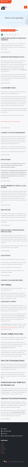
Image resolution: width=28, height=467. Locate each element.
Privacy (3, 447)
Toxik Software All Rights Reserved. (17, 461)
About (3, 443)
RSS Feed (3, 453)
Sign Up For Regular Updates (8, 30)
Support (5, 429)
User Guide (5, 1)
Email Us (5, 433)
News (3, 451)
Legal (3, 445)
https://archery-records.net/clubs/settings (10, 121)
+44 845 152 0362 (7, 431)
